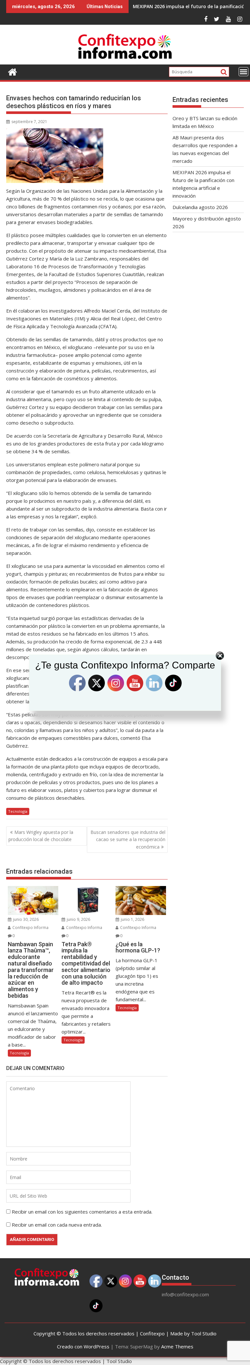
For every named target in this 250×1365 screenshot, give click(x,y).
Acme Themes (177, 1346)
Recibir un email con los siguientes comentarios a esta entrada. (82, 1211)
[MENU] (243, 71)
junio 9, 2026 (78, 919)
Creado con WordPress (83, 1346)
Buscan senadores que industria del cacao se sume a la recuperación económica (127, 839)
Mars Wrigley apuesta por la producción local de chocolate (40, 835)
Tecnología (17, 811)
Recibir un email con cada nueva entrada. (57, 1224)
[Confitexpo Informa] (12, 71)
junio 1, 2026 (132, 919)
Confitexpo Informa (30, 927)
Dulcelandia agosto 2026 (200, 207)
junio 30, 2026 (25, 919)
